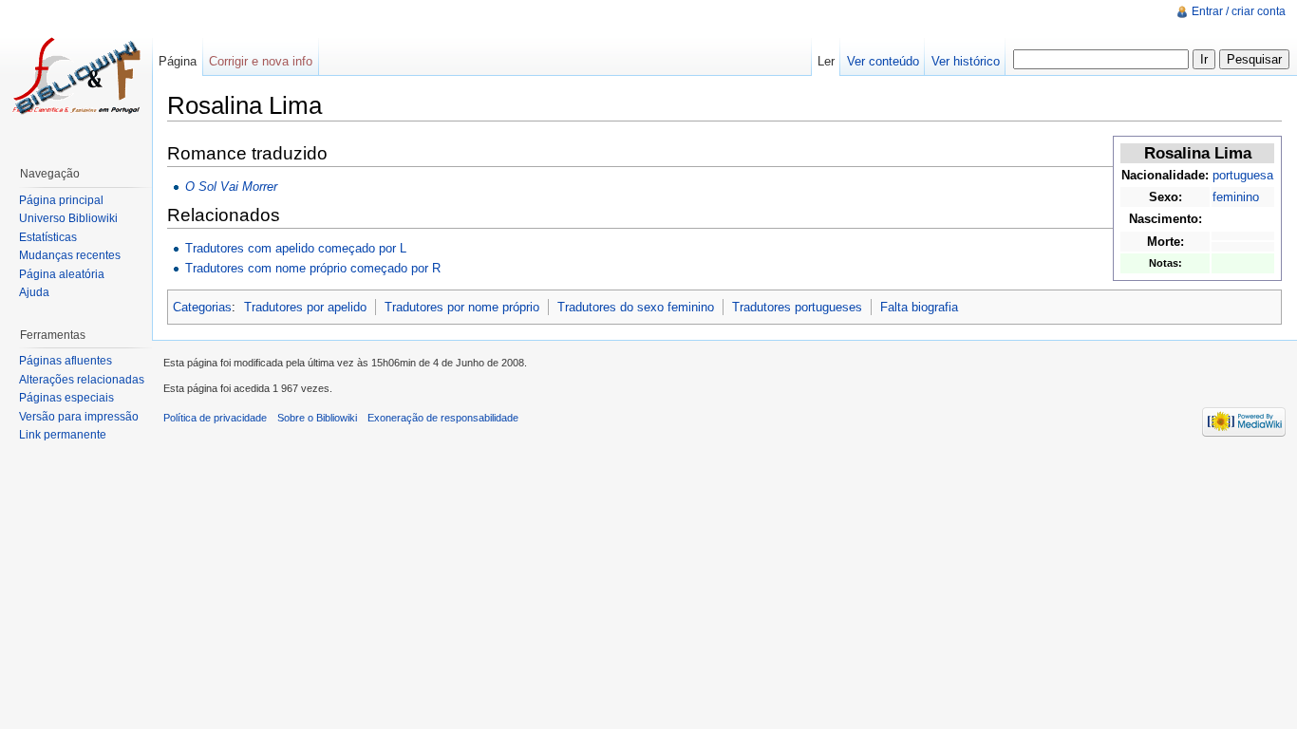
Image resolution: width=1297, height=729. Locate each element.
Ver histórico (965, 61)
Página (178, 61)
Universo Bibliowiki (68, 218)
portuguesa (1242, 175)
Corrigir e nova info (260, 61)
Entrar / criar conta (1239, 11)
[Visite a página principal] (76, 76)
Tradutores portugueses (797, 307)
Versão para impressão (79, 416)
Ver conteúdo (883, 61)
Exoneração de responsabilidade (442, 417)
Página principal (61, 200)
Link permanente (62, 434)
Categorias (202, 307)
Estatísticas (48, 237)
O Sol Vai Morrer (231, 186)
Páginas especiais (66, 397)
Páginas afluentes (65, 360)
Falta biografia (919, 307)
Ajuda (34, 292)
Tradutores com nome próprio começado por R (313, 268)
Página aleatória (61, 274)
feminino (1235, 197)
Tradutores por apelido (305, 307)
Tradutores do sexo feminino (635, 307)
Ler (826, 61)
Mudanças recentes (70, 255)
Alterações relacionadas (81, 379)
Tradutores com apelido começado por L (295, 248)
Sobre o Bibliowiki (317, 417)
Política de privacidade (215, 417)
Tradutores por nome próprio (462, 307)
